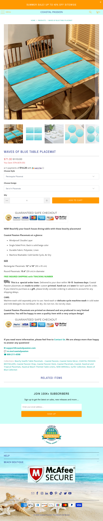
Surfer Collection (78, 367)
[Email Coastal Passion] (33, 493)
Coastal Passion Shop (26, 364)
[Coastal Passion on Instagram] (42, 493)
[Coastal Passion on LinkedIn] (47, 493)
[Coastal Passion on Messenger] (51, 493)
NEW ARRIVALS (63, 367)
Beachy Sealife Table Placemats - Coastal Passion (37, 361)
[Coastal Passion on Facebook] (37, 493)
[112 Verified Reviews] (51, 445)
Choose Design (10, 183)
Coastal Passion (52, 12)
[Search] (90, 12)
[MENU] (1, 12)
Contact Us (59, 339)
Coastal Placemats (65, 364)
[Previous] (6, 72)
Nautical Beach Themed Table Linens (38, 367)
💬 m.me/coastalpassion (16, 351)
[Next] (97, 72)
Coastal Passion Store (46, 364)
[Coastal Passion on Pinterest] (56, 493)
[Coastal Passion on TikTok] (61, 493)
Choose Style (9, 171)
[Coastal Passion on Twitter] (65, 493)
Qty (5, 195)
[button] (51, 168)
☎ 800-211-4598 (12, 354)
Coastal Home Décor (69, 361)
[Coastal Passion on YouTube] (70, 493)
